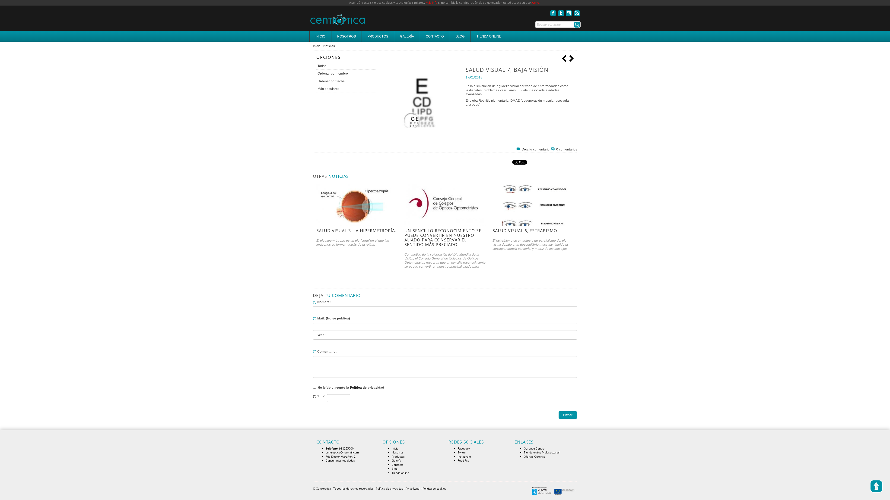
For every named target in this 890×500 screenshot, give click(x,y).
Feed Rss (463, 460)
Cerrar (536, 3)
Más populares (328, 89)
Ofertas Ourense (534, 456)
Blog (460, 36)
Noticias (329, 46)
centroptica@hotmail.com (342, 452)
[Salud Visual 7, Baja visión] (422, 102)
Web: (322, 335)
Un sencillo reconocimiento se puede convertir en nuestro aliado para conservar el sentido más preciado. (442, 237)
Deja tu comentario (536, 149)
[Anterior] (564, 58)
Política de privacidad (367, 387)
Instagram (464, 456)
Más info (431, 3)
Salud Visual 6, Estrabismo (525, 230)
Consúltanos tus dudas (340, 460)
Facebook (464, 448)
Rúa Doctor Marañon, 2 (341, 456)
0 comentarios (566, 149)
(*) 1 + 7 (319, 396)
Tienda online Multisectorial (541, 452)
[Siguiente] (571, 58)
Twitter (462, 452)
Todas (322, 66)
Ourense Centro (534, 448)
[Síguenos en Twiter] (561, 12)
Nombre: (324, 302)
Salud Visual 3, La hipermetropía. (356, 230)
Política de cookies (434, 488)
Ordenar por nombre (333, 73)
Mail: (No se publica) (333, 318)
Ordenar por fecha (331, 81)
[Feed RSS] (577, 12)
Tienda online (489, 36)
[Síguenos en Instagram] (569, 12)
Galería (407, 36)
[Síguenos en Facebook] (553, 12)
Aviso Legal (413, 488)
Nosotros (346, 36)
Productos (378, 36)
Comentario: (327, 351)
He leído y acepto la (351, 387)
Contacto (435, 36)
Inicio (320, 36)
